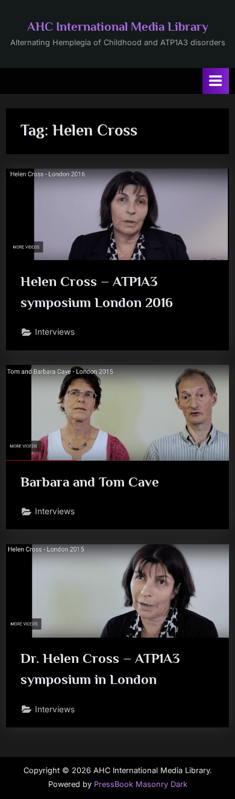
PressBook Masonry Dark (140, 784)
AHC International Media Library (117, 26)
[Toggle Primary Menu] (215, 81)
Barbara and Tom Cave (89, 482)
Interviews (55, 332)
